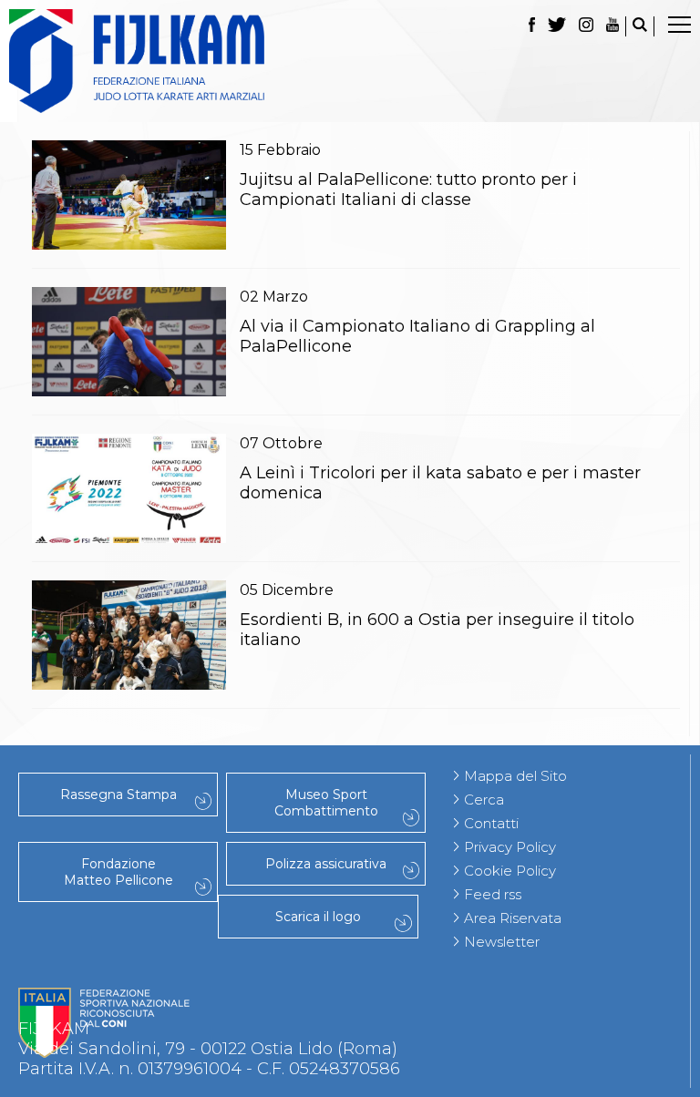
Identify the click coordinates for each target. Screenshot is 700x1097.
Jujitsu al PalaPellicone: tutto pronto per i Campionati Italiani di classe (408, 189)
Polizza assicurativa (325, 864)
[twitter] (556, 26)
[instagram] (586, 26)
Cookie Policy (510, 870)
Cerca (484, 799)
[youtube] (612, 26)
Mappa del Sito (515, 775)
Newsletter (502, 941)
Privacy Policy (510, 847)
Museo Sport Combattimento (326, 802)
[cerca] (639, 26)
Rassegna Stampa (118, 794)
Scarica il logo (318, 916)
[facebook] (531, 26)
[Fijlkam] (350, 61)
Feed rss (492, 894)
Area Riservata (512, 918)
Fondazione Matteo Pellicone (118, 872)
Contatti (491, 823)
